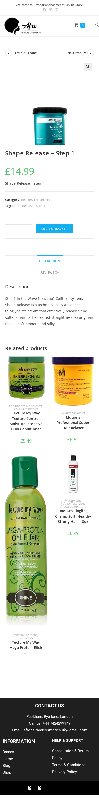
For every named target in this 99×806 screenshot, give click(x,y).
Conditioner (17, 406)
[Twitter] (39, 788)
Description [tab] (49, 261)
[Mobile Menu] (88, 25)
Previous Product (25, 53)
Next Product (77, 53)
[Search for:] (95, 25)
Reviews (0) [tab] (50, 272)
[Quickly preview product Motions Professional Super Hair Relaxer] (92, 364)
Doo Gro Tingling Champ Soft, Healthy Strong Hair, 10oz (73, 516)
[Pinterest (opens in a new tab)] (51, 10)
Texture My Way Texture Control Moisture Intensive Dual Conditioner (26, 421)
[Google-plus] (49, 788)
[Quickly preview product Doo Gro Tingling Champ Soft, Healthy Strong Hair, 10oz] (92, 463)
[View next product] (90, 52)
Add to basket (54, 229)
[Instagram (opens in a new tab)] (56, 10)
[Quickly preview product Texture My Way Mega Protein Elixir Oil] (45, 463)
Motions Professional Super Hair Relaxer (73, 422)
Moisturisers (34, 406)
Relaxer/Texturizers (35, 199)
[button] (88, 67)
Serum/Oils (26, 638)
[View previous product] (8, 52)
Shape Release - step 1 (28, 205)
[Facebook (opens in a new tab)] (44, 10)
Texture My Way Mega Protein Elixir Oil (25, 647)
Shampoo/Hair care (73, 506)
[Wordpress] (59, 788)
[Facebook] (29, 788)
